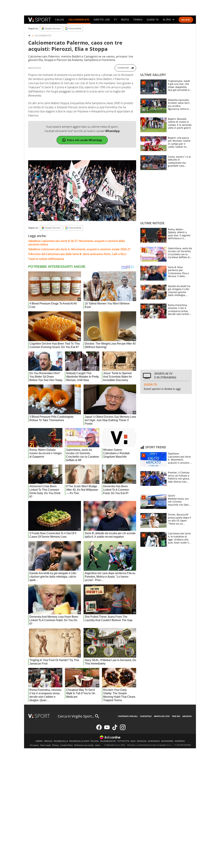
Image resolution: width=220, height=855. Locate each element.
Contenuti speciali (128, 716)
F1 (115, 19)
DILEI (133, 741)
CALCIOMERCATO (79, 19)
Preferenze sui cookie (84, 745)
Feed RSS (176, 716)
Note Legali (45, 745)
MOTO (125, 19)
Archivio (187, 716)
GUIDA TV (153, 19)
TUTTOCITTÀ (123, 741)
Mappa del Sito (162, 716)
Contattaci (146, 716)
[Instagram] (122, 729)
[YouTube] (107, 729)
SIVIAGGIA (142, 741)
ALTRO (167, 19)
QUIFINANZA (154, 741)
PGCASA (95, 741)
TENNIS (137, 19)
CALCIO (59, 19)
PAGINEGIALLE (61, 741)
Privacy (55, 745)
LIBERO (39, 741)
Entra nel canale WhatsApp (84, 140)
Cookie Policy (66, 745)
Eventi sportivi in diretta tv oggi (162, 388)
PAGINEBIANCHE (108, 741)
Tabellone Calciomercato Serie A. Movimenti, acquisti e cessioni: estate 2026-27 (79, 249)
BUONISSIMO (167, 741)
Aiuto (97, 745)
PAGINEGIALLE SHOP (79, 741)
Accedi (186, 19)
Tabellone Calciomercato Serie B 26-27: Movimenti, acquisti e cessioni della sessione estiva (76, 242)
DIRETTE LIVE (102, 19)
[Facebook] (99, 729)
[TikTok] (115, 729)
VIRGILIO (48, 741)
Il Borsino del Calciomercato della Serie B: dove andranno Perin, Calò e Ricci (77, 254)
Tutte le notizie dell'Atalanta (46, 259)
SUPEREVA (180, 741)
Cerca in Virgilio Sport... (76, 716)
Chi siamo (34, 745)
